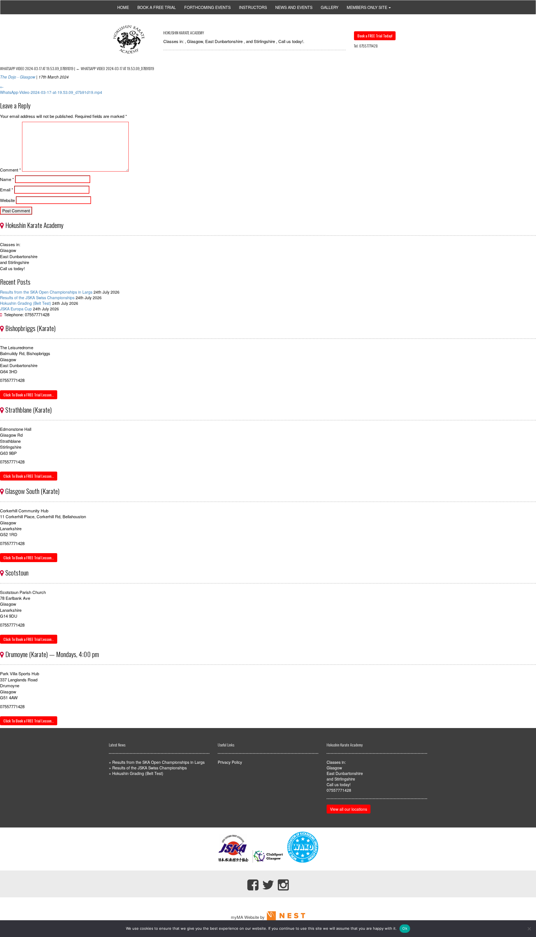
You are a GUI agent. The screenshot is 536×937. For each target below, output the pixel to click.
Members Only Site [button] (367, 7)
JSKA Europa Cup (16, 308)
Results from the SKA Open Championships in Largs (46, 292)
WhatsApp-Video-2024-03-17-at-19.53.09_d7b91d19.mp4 (51, 92)
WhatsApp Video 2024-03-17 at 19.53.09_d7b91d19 (115, 68)
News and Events (293, 7)
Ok (404, 928)
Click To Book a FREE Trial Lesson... (28, 395)
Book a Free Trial (156, 7)
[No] (529, 928)
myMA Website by (249, 917)
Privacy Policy (230, 762)
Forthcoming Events (207, 7)
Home (123, 7)
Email (6, 189)
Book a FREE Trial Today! (374, 36)
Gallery (329, 7)
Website (7, 200)
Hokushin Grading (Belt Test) (25, 303)
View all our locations (348, 809)
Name (7, 179)
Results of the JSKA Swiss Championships (37, 297)
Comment (10, 170)
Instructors (253, 7)
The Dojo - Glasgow (17, 77)
